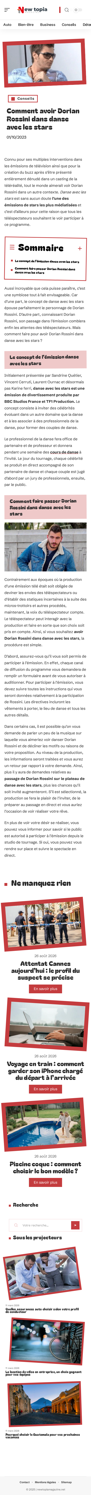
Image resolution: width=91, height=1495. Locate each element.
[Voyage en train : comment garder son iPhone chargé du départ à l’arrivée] (46, 1024)
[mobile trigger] (8, 10)
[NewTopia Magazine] (32, 10)
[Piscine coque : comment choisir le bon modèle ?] (43, 1124)
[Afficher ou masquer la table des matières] (73, 248)
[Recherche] (67, 10)
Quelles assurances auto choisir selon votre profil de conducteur (42, 1310)
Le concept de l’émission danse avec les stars (47, 261)
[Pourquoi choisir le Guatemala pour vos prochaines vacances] (45, 1404)
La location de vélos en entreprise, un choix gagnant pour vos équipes (44, 1373)
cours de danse (64, 452)
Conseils (25, 98)
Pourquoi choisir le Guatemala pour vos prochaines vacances (43, 1435)
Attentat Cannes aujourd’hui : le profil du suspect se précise (45, 970)
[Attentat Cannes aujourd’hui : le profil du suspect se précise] (44, 924)
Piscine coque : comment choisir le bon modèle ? (46, 1167)
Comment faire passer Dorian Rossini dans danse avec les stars (45, 270)
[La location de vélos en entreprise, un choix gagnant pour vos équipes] (47, 1341)
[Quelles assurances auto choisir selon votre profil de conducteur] (42, 1273)
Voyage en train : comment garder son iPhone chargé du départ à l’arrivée (45, 1070)
